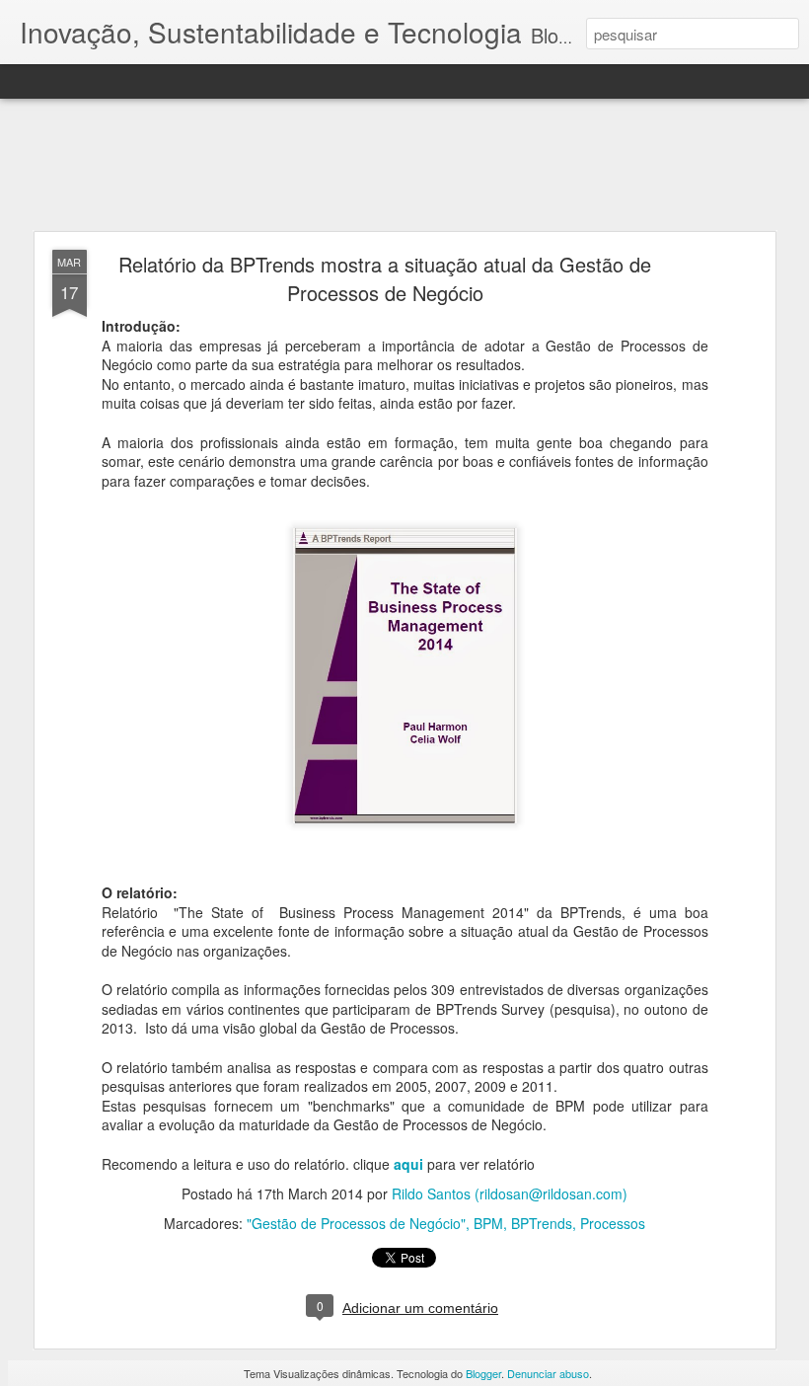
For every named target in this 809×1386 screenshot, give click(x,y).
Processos (612, 1223)
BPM (488, 1223)
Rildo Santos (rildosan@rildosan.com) (509, 1193)
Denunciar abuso (548, 1373)
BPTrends (541, 1223)
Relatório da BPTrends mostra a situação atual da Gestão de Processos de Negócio (384, 278)
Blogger (483, 1373)
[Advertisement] (404, 165)
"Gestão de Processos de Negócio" (356, 1223)
